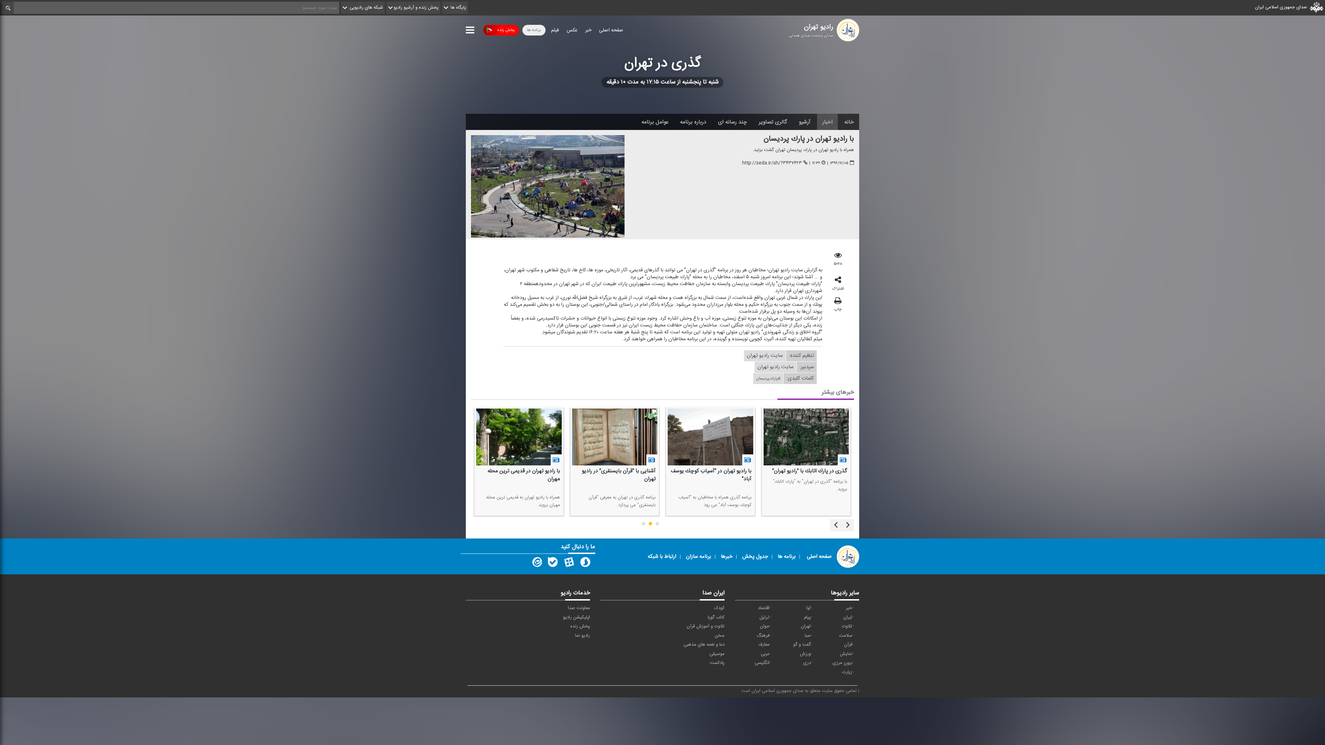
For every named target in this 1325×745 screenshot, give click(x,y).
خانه (849, 122)
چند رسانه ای (732, 122)
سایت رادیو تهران (765, 355)
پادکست (717, 663)
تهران (806, 626)
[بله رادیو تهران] (553, 563)
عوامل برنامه (654, 122)
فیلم (555, 30)
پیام (807, 617)
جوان (764, 626)
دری (807, 663)
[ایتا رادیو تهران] (536, 563)
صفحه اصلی (611, 30)
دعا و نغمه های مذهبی (704, 644)
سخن (720, 636)
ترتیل (764, 617)
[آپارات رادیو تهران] (569, 563)
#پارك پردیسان (768, 378)
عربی (765, 654)
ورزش (805, 654)
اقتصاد (763, 608)
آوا (808, 608)
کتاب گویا (716, 617)
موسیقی (717, 654)
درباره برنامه (693, 122)
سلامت (845, 636)
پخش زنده (505, 30)
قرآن (848, 644)
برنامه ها (534, 30)
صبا (808, 636)
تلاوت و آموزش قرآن (706, 626)
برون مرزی (842, 663)
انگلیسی (762, 663)
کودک (719, 608)
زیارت (847, 672)
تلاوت (847, 626)
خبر (588, 30)
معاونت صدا (579, 608)
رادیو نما (582, 636)
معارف (763, 644)
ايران (847, 617)
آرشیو (805, 122)
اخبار (827, 122)
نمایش (846, 654)
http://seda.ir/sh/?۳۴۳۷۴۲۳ (772, 163)
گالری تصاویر (773, 122)
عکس (572, 30)
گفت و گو (802, 644)
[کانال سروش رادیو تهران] (585, 563)
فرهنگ (763, 636)
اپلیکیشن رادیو (576, 617)
